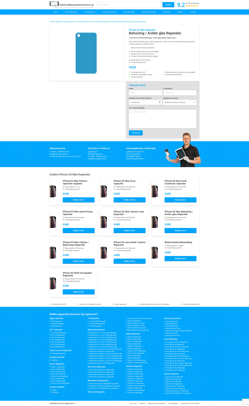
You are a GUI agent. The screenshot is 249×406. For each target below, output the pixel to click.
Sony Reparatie (129, 12)
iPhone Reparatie (71, 12)
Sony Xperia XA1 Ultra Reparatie (177, 351)
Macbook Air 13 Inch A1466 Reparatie (103, 340)
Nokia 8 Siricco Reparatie (137, 360)
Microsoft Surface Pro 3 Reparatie (101, 370)
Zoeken (168, 5)
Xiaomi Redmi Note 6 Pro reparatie (178, 393)
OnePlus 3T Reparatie (135, 374)
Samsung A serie (172, 321)
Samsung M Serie (172, 326)
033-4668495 (130, 156)
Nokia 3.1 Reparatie (135, 341)
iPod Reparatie (56, 326)
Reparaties (59, 22)
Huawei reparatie (57, 387)
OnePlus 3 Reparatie (135, 371)
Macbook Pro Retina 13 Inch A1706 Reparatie (105, 354)
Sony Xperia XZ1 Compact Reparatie (179, 358)
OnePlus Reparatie (134, 366)
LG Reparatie (93, 318)
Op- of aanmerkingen (137, 108)
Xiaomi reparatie (171, 374)
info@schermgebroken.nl (59, 154)
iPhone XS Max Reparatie (100, 22)
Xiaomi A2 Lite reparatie (174, 377)
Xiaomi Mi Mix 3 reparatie (175, 386)
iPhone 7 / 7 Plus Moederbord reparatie (103, 388)
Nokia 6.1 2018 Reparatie (137, 351)
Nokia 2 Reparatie (134, 337)
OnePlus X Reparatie (135, 392)
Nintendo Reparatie (58, 353)
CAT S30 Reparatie (58, 335)
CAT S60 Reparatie (58, 347)
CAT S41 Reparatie (58, 342)
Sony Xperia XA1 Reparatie (175, 349)
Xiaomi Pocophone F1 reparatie (177, 391)
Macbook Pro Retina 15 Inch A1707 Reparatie (105, 361)
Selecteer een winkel (170, 98)
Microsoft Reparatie (96, 367)
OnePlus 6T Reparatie (135, 383)
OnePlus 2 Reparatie (135, 369)
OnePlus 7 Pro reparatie (136, 385)
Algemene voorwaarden (156, 403)
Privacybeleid (173, 403)
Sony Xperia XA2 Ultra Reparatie (177, 356)
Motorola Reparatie (96, 392)
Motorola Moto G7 (134, 321)
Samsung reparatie (109, 12)
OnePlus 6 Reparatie (135, 381)
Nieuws (180, 12)
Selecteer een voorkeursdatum (140, 98)
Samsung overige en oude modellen (179, 331)
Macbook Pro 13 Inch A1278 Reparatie (103, 342)
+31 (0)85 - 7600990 (57, 152)
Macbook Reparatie (149, 12)
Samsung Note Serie (173, 328)
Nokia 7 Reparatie (134, 355)
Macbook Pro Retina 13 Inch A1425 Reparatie (105, 349)
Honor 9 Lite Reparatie (59, 376)
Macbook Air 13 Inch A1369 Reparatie (103, 337)
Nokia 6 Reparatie (134, 348)
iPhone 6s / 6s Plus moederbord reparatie (104, 386)
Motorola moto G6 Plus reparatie (140, 318)
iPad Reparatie (90, 12)
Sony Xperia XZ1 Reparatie (175, 361)
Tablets (54, 390)
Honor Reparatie (57, 364)
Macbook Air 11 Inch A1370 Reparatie (103, 333)
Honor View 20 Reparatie (60, 383)
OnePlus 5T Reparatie (135, 378)
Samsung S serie (172, 333)
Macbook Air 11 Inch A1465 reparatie (102, 335)
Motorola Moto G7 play (136, 323)
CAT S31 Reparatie (58, 337)
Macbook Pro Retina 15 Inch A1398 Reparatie (105, 358)
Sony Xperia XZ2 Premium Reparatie (179, 365)
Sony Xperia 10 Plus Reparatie (176, 342)
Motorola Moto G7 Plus (136, 325)
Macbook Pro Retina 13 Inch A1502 (102, 351)
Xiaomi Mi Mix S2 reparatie (175, 388)
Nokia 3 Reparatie (134, 339)
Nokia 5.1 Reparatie (135, 346)
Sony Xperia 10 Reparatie (175, 344)
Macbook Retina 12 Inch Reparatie (101, 363)
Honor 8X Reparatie (58, 374)
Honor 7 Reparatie (58, 367)
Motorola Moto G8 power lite (138, 330)
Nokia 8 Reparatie (134, 358)
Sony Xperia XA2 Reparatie (175, 354)
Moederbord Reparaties (98, 380)
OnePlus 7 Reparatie (135, 388)
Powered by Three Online (190, 403)
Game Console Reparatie (60, 350)
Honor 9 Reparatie (58, 378)
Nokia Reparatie (133, 334)
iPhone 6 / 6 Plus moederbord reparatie (103, 383)
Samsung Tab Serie (173, 335)
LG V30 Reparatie (95, 326)
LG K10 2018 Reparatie (97, 321)
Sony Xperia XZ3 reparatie (175, 370)
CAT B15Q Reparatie (58, 333)
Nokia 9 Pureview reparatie (137, 362)
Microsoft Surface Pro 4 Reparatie (101, 372)
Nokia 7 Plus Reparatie (136, 353)
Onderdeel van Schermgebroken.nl (62, 403)
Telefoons (55, 360)
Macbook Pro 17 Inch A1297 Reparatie (103, 347)
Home (55, 12)
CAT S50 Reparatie (58, 344)
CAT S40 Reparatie (58, 340)
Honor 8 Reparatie (58, 369)
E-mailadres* (168, 88)
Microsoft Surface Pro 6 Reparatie (101, 377)
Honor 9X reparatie (58, 381)
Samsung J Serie (171, 324)
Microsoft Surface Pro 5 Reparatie (101, 374)
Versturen (136, 133)
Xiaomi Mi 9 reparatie (173, 381)
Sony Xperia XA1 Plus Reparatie (177, 347)
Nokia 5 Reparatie (134, 344)
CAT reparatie (56, 330)
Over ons (133, 403)
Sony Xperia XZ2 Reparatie (175, 368)
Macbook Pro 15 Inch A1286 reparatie (103, 344)
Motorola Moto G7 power (137, 328)
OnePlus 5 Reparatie (135, 376)
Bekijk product (78, 200)
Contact (193, 12)
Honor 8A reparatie (58, 371)
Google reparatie (57, 357)
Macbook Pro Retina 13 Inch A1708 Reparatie (105, 356)
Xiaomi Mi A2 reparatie (174, 384)
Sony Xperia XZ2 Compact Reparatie (179, 363)
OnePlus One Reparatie (136, 390)
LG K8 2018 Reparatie (97, 324)
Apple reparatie (70, 22)
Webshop (166, 12)
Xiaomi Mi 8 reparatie (173, 379)
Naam (131, 88)
